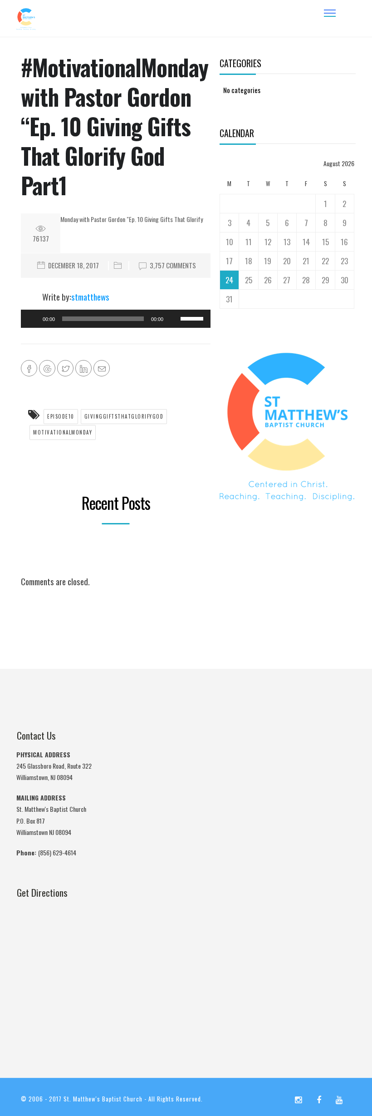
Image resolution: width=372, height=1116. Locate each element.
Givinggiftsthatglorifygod (124, 416)
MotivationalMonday (62, 432)
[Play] (32, 318)
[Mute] (173, 318)
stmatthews (90, 296)
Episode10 (60, 416)
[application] (115, 319)
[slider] (193, 318)
